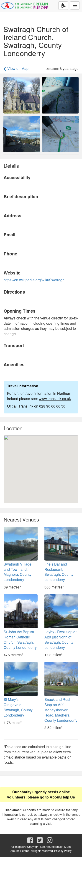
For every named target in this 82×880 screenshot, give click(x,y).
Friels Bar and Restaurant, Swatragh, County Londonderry (58, 571)
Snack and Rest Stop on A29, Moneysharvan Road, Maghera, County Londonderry (60, 710)
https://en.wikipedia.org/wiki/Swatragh (34, 279)
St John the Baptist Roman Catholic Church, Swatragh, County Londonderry (20, 639)
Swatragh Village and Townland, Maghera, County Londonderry (17, 571)
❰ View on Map (15, 68)
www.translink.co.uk (55, 398)
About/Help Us (62, 797)
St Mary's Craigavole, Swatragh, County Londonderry (18, 707)
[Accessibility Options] (63, 5)
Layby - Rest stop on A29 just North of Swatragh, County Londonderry (60, 639)
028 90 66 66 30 (52, 406)
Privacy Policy (63, 851)
